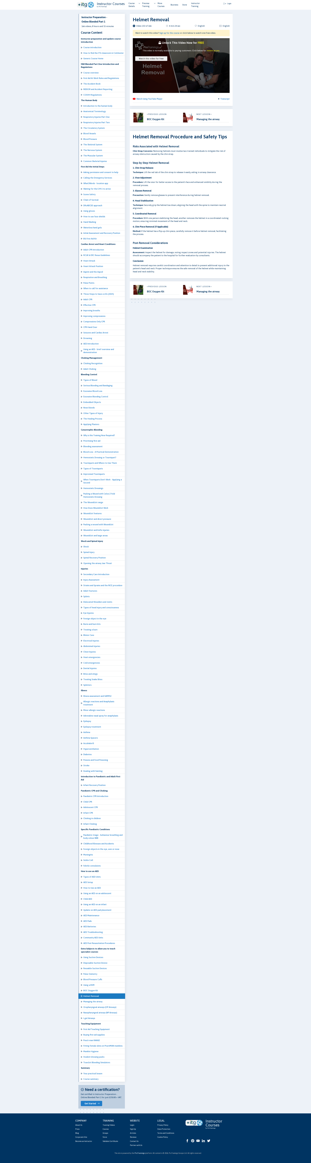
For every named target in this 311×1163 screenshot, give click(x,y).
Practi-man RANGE (91, 1040)
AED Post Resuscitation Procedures (99, 943)
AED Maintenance (91, 915)
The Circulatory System (94, 128)
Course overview (91, 72)
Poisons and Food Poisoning (95, 760)
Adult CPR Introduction (93, 250)
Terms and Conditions (165, 1133)
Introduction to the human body (97, 106)
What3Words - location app (95, 183)
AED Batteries (89, 926)
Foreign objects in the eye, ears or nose (101, 849)
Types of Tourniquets (93, 468)
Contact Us (134, 1141)
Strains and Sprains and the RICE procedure (102, 585)
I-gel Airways (89, 1018)
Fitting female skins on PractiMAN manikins (102, 1046)
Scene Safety (89, 194)
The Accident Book (92, 84)
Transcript (225, 99)
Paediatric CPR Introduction (95, 796)
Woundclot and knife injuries (96, 530)
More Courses (161, 4)
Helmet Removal (91, 996)
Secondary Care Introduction (96, 574)
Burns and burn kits (91, 624)
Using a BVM (89, 985)
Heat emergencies (91, 657)
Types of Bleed (90, 380)
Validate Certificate (110, 1141)
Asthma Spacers (90, 738)
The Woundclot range (93, 502)
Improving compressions (94, 316)
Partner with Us (136, 1145)
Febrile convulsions (92, 866)
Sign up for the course (169, 33)
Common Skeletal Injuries (95, 161)
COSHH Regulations (92, 95)
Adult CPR (87, 299)
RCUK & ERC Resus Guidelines (96, 255)
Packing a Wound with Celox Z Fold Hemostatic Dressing (99, 495)
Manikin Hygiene (91, 1051)
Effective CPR (89, 305)
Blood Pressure (90, 139)
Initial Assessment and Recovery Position (101, 233)
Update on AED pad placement (97, 910)
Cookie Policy (162, 1137)
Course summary (90, 1079)
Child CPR (87, 802)
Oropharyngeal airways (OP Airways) (99, 1007)
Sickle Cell (88, 860)
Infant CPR (88, 813)
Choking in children (92, 818)
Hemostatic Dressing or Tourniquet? (99, 457)
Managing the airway (92, 1001)
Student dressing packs (93, 1057)
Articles (133, 1133)
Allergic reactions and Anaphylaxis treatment (98, 703)
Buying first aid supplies (94, 1035)
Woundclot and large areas (95, 535)
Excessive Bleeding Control (95, 396)
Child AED (87, 899)
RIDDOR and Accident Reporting (97, 89)
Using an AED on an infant (95, 904)
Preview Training (145, 4)
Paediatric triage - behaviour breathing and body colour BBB (103, 836)
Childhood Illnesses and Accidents (98, 843)
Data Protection (163, 1129)
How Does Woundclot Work (95, 508)
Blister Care (88, 635)
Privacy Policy (162, 1125)
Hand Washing (89, 222)
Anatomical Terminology (94, 111)
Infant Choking (90, 824)
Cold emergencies (91, 663)
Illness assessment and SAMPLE (97, 696)
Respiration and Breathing (95, 277)
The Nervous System (92, 150)
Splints (86, 596)
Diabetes (87, 754)
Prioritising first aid (91, 441)
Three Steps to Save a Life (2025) (98, 294)
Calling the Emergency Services (97, 178)
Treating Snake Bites (92, 679)
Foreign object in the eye (94, 618)
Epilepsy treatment (92, 727)
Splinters (87, 685)
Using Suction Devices (93, 957)
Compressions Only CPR (94, 321)
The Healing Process (92, 418)
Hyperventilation (91, 749)
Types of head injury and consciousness (101, 607)
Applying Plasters (91, 424)
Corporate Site (81, 1137)
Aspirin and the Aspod (93, 272)
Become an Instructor (83, 1141)
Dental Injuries (90, 668)
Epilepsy (87, 721)
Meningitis (88, 854)
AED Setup (88, 882)
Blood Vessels (89, 133)
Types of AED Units (92, 877)
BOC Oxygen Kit (90, 990)
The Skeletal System (92, 144)
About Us (78, 1125)
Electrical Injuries (91, 640)
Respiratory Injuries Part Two (96, 122)
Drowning (87, 338)
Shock (86, 546)
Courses (106, 1129)
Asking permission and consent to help (100, 172)
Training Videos (109, 1125)
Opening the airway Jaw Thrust (97, 563)
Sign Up (133, 1129)
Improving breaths (91, 310)
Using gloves (89, 211)
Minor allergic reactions (94, 710)
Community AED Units (93, 937)
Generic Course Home (93, 58)
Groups (105, 1133)
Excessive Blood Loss (92, 391)
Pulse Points (88, 283)
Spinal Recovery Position (94, 557)
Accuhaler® (88, 743)
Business (174, 5)
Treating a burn (90, 629)
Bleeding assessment (93, 446)
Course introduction (92, 47)
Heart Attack (89, 261)
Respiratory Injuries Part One (96, 117)
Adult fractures (90, 591)
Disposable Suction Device (95, 963)
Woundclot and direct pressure (97, 519)
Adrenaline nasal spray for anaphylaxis (100, 716)
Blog (77, 1133)
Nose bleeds (89, 407)
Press (77, 1129)
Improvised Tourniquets (94, 474)
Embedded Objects (92, 402)
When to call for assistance (95, 288)
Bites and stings (90, 674)
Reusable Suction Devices (95, 968)
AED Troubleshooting (93, 932)
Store (184, 5)
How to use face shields (94, 216)
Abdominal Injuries (91, 646)
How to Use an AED (92, 888)
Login (132, 1125)
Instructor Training (195, 4)
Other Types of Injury (93, 413)
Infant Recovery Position (94, 785)
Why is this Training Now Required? (99, 435)
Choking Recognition (92, 363)
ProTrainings (140, 1153)
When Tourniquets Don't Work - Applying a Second (102, 481)
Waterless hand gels (92, 227)
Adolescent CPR (90, 807)
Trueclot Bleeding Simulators (96, 1062)
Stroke (86, 765)
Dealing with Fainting (93, 771)
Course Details (132, 4)
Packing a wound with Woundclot (98, 524)
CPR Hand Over (90, 327)
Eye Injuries (88, 613)
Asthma (86, 732)
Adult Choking (89, 369)
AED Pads (87, 921)
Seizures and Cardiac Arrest (95, 332)
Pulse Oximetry (90, 974)
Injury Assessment (91, 580)
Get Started (90, 1103)
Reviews (133, 1137)
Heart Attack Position (93, 266)
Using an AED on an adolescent (97, 893)
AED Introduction (91, 343)
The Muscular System (93, 155)
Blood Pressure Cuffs (92, 979)
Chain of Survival (91, 200)
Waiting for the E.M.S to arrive (97, 189)
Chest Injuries (89, 652)
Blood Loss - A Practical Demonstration (101, 452)
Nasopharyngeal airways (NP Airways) (100, 1012)
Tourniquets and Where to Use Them (100, 463)
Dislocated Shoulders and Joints (97, 602)
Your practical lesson (92, 1073)
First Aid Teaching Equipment (96, 1029)
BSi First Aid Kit (90, 238)
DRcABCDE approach (92, 205)
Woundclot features (92, 513)
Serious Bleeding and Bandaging (97, 385)
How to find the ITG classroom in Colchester (103, 53)
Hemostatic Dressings (93, 488)
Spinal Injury (88, 552)
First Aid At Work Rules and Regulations (101, 78)
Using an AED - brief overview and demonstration (98, 351)
